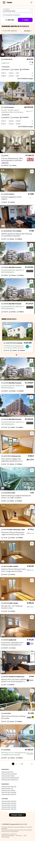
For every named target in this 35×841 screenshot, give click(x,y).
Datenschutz (19, 835)
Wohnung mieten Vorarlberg (9, 792)
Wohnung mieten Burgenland (9, 774)
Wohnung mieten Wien (7, 772)
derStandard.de (5, 834)
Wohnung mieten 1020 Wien (9, 801)
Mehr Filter (11, 20)
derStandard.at (13, 834)
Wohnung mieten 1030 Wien (9, 803)
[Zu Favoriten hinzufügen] (32, 133)
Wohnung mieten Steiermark (9, 786)
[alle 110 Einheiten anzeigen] (17, 57)
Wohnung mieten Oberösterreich (10, 779)
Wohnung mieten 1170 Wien (9, 805)
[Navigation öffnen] (31, 2)
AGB (25, 835)
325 (22, 764)
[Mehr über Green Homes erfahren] (31, 37)
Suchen (26, 20)
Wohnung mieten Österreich (9, 794)
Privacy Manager (5, 837)
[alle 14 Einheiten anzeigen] (17, 105)
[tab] (16, 355)
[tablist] (17, 355)
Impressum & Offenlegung (8, 835)
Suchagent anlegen (16, 815)
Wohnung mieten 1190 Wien (9, 809)
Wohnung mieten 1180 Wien (9, 807)
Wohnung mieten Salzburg (8, 790)
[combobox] (17, 15)
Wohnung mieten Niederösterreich (10, 777)
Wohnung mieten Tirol (7, 788)
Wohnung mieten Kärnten (8, 776)
